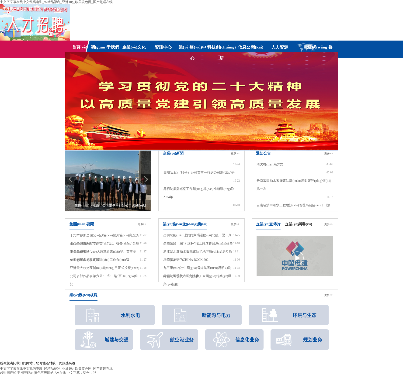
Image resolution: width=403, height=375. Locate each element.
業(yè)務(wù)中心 (192, 49)
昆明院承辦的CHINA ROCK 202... (187, 259)
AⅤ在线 (60, 373)
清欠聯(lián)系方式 (270, 164)
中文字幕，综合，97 (81, 373)
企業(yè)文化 (134, 47)
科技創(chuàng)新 (221, 49)
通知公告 (263, 153)
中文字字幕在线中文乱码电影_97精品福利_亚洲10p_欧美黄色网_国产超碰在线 (56, 2)
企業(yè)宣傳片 (268, 224)
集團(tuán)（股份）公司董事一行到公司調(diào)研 (199, 172)
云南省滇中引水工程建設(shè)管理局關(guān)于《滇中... (293, 209)
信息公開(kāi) (250, 47)
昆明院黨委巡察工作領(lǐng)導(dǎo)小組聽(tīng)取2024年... (198, 193)
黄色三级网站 (44, 373)
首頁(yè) (79, 47)
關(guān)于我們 (105, 47)
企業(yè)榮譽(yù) (298, 224)
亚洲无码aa (25, 373)
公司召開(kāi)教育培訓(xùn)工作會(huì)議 (99, 259)
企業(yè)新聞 (173, 153)
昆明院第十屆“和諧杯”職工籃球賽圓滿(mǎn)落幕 (198, 243)
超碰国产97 (8, 373)
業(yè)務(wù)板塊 (83, 295)
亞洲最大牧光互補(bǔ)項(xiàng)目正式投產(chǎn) (104, 268)
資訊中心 (163, 47)
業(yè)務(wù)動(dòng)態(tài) (185, 224)
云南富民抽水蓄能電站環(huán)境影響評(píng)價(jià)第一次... (294, 185)
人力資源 (279, 47)
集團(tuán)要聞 (81, 224)
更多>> (235, 153)
